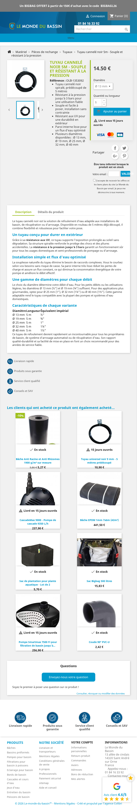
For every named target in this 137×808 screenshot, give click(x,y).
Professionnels (48, 773)
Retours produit (80, 756)
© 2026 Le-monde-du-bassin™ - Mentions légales (45, 803)
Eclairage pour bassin (20, 770)
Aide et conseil (48, 787)
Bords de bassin (16, 774)
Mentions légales (49, 756)
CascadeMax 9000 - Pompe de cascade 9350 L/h (38, 521)
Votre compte (82, 742)
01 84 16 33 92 (88, 23)
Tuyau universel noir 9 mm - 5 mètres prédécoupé (99, 460)
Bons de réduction (82, 774)
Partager (115, 148)
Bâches (11, 747)
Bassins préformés (18, 752)
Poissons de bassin (18, 797)
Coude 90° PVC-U (99, 642)
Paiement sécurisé (50, 778)
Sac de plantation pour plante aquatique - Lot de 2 (37, 582)
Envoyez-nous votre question (68, 677)
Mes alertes (78, 779)
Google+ (115, 156)
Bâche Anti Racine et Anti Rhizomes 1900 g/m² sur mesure (38, 460)
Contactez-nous (118, 776)
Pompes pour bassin (19, 757)
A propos (44, 769)
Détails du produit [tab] (51, 212)
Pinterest (124, 156)
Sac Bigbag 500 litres (99, 581)
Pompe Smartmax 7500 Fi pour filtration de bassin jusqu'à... (38, 643)
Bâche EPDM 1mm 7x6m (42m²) (99, 520)
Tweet (124, 148)
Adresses (76, 769)
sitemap (44, 783)
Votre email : (100, 174)
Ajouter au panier (112, 111)
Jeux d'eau (13, 787)
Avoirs (74, 765)
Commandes (78, 760)
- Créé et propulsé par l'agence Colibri (99, 803)
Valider (126, 174)
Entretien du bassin (19, 792)
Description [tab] (23, 212)
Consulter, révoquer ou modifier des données (101, 693)
